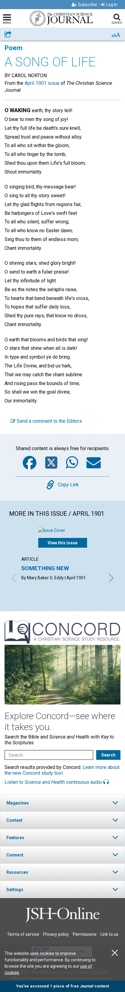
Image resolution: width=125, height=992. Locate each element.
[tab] (62, 802)
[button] (62, 802)
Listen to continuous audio (54, 782)
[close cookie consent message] (114, 952)
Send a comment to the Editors (48, 421)
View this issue (62, 542)
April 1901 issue (42, 83)
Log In (111, 4)
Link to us (109, 934)
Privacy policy (56, 934)
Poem (13, 48)
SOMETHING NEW (45, 568)
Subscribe (87, 4)
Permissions (84, 934)
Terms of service (23, 934)
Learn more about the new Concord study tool (62, 770)
